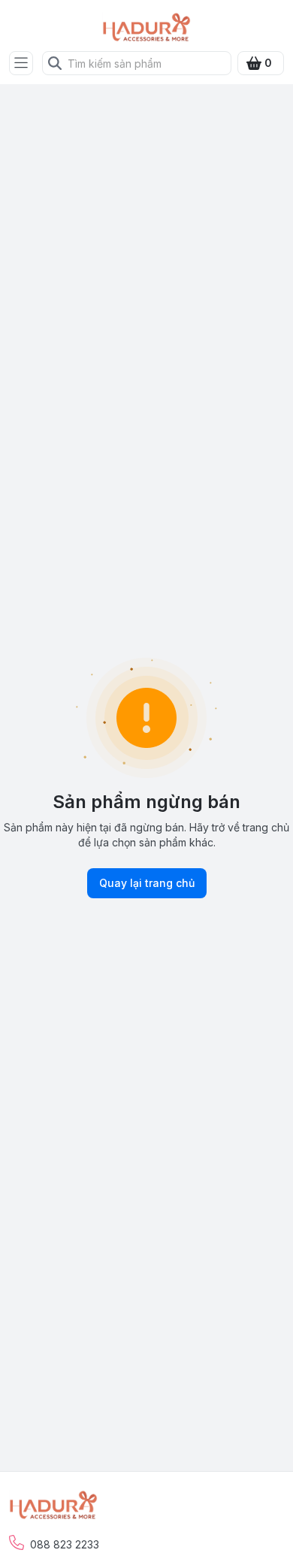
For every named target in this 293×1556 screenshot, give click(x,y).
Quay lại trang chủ (147, 882)
